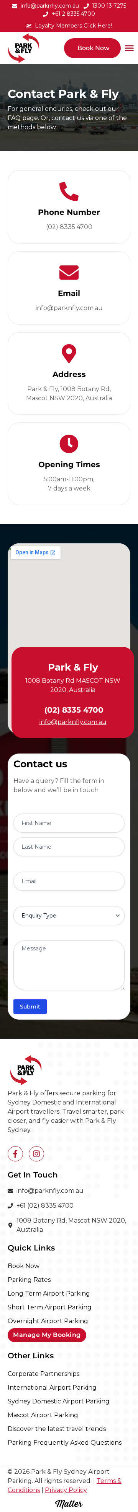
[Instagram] (36, 1153)
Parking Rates (29, 1279)
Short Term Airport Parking (50, 1307)
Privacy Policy (66, 1490)
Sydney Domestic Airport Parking (59, 1401)
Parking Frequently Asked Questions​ (65, 1442)
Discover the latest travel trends (57, 1428)
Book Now (23, 1266)
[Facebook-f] (15, 1153)
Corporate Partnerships (43, 1373)
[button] (129, 48)
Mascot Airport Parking (43, 1415)
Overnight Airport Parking (48, 1321)
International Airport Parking (52, 1387)
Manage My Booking (47, 1334)
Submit (30, 1006)
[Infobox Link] (69, 207)
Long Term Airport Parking (49, 1293)
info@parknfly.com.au (73, 722)
